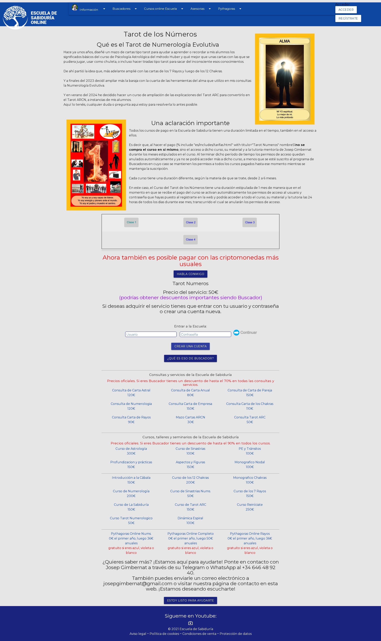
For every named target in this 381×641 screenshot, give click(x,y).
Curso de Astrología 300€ (131, 451)
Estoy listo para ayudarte (190, 600)
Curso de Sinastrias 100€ (190, 451)
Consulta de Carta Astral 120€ (131, 392)
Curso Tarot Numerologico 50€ (131, 520)
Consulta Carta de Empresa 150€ (190, 406)
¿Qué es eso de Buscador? (190, 358)
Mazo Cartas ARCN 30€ (190, 419)
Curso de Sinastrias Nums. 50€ (190, 493)
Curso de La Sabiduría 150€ (131, 507)
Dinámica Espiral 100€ (190, 520)
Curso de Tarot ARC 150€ (190, 507)
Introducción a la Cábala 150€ (131, 480)
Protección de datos (236, 634)
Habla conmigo (190, 274)
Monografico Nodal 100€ (250, 464)
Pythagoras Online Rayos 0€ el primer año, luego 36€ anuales (250, 543)
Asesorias (201, 8)
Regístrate (348, 18)
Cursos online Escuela (164, 8)
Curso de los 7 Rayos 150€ (250, 493)
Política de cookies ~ (166, 634)
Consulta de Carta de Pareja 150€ (250, 392)
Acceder (346, 10)
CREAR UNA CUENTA (190, 346)
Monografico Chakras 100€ (250, 480)
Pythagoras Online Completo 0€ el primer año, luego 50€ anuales (190, 543)
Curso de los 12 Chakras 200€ (190, 480)
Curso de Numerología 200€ (131, 493)
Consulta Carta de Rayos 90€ (131, 419)
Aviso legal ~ (140, 634)
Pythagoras (230, 8)
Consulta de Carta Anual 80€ (190, 392)
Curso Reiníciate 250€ (250, 507)
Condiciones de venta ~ (201, 634)
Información (92, 9)
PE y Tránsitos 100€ (250, 451)
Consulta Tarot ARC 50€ (250, 419)
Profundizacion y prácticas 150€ (131, 464)
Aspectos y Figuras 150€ (190, 464)
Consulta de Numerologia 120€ (131, 406)
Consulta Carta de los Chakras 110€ (249, 406)
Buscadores (125, 8)
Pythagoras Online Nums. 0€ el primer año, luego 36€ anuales (131, 543)
